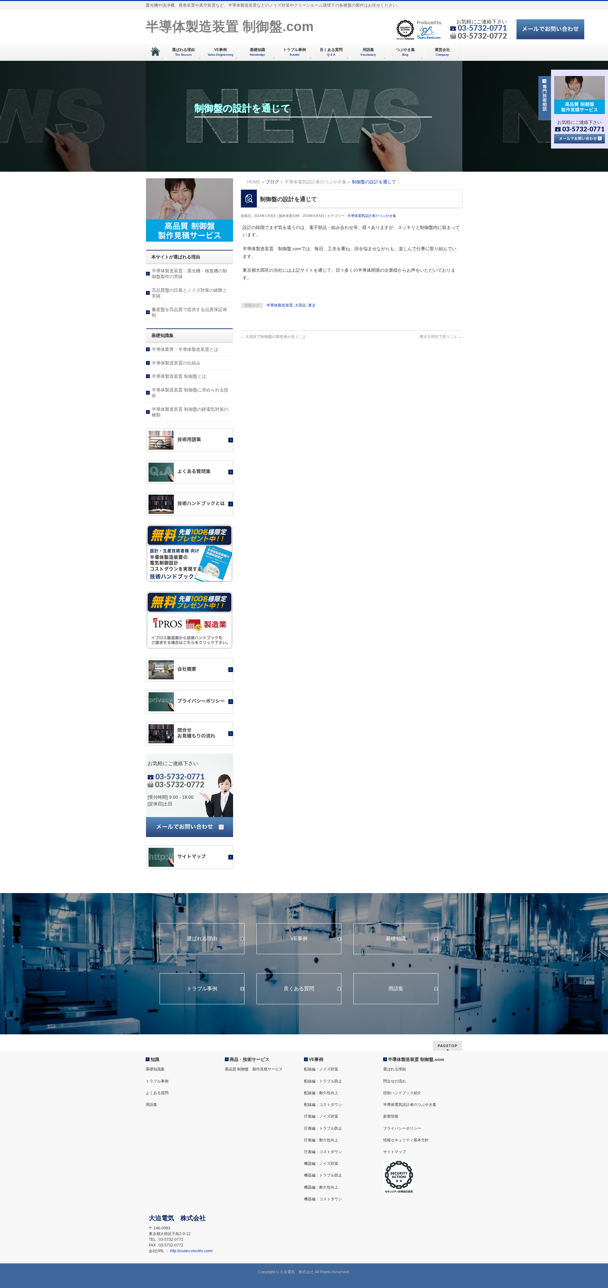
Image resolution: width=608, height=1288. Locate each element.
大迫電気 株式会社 (297, 1272)
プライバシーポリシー (402, 1128)
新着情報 (390, 1116)
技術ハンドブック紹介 (402, 1093)
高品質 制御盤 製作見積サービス (254, 1069)
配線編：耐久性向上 (321, 1093)
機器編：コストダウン (323, 1199)
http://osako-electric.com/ (191, 1251)
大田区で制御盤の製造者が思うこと (273, 336)
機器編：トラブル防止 (323, 1175)
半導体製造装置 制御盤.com (230, 26)
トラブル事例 (202, 988)
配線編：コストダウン (323, 1104)
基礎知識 (396, 938)
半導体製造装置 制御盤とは (179, 376)
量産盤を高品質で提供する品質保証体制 (189, 312)
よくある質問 (157, 1093)
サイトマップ (394, 1152)
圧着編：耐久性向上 (321, 1140)
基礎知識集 (155, 1069)
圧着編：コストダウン (323, 1152)
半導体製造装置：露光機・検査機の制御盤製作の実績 (189, 273)
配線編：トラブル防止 (323, 1081)
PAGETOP (448, 1046)
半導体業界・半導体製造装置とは (185, 349)
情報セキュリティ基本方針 (406, 1140)
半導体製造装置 (279, 305)
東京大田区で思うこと (441, 336)
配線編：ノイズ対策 (321, 1069)
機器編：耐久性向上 (321, 1187)
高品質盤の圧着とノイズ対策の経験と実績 (189, 293)
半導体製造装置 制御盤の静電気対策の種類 (190, 412)
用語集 (395, 988)
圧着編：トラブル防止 (323, 1128)
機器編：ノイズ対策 (321, 1163)
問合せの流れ (394, 1081)
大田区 (300, 305)
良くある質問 (299, 988)
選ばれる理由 (202, 938)
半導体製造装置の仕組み (176, 362)
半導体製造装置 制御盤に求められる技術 (190, 392)
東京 (312, 305)
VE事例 (298, 938)
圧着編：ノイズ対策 (321, 1116)
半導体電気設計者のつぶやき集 (371, 216)
